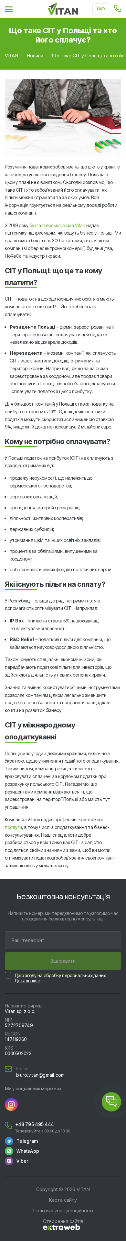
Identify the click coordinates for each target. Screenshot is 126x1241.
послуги (13, 827)
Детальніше (27, 980)
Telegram (27, 1141)
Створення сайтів (63, 1221)
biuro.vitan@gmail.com (40, 1075)
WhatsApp (27, 1151)
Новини (35, 55)
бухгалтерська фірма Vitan (57, 225)
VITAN (11, 55)
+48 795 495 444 (34, 1124)
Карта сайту (63, 1200)
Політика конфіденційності (63, 1211)
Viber (22, 1161)
